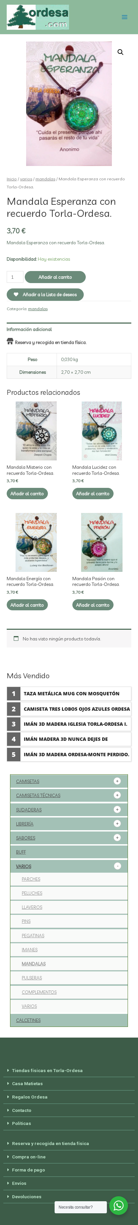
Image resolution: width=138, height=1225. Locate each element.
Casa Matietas (27, 1083)
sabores (25, 838)
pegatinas (33, 935)
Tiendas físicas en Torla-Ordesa (47, 1070)
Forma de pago (28, 1169)
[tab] (69, 329)
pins (26, 921)
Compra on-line (29, 1156)
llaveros (32, 907)
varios (26, 178)
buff (21, 852)
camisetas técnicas (38, 795)
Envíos (19, 1183)
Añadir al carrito (55, 277)
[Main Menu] (124, 17)
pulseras (32, 977)
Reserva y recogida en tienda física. (50, 342)
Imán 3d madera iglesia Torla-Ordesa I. (75, 724)
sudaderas (29, 809)
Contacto (21, 1110)
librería (24, 823)
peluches (32, 893)
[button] (69, 1070)
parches (31, 879)
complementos (39, 992)
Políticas (21, 1123)
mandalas (45, 178)
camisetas (27, 781)
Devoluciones (27, 1196)
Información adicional (29, 329)
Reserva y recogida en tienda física (50, 1143)
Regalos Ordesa (30, 1097)
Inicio (12, 178)
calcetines (28, 1020)
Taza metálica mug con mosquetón (72, 693)
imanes (30, 949)
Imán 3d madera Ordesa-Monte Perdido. (76, 754)
